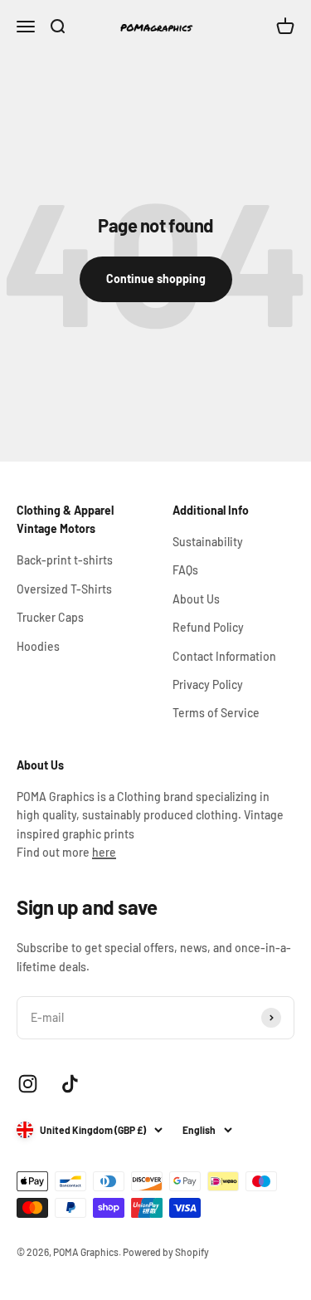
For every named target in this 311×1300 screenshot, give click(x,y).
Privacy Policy (208, 684)
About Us (196, 599)
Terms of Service (216, 713)
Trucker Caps (50, 617)
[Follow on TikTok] (70, 1084)
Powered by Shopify (166, 1252)
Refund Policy (208, 627)
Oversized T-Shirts (64, 589)
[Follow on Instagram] (28, 1084)
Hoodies (38, 646)
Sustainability (208, 542)
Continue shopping (156, 278)
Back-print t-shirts (65, 560)
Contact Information (224, 656)
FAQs (185, 570)
